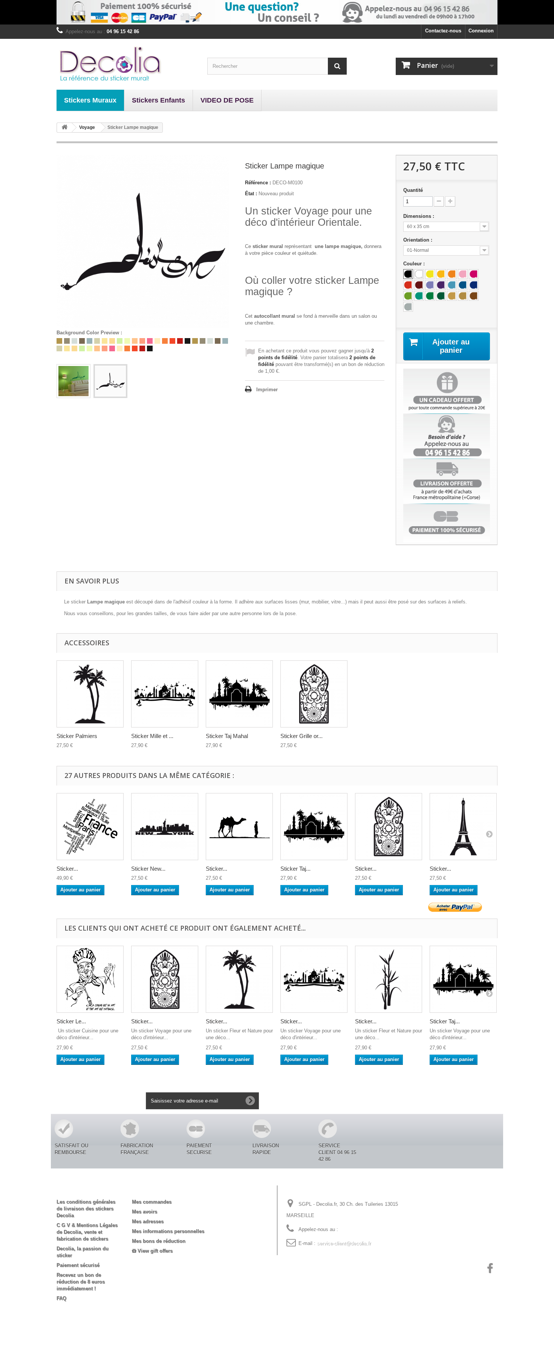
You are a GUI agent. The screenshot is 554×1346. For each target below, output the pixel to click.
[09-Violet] (441, 285)
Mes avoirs (144, 1211)
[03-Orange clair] (452, 274)
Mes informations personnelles (168, 1231)
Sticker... (67, 868)
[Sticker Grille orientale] (313, 693)
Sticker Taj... (295, 868)
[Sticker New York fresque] (164, 826)
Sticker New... (148, 868)
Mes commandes (151, 1202)
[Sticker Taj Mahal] (239, 693)
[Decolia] (126, 63)
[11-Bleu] (463, 285)
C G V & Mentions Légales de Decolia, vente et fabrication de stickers (87, 1232)
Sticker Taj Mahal (227, 736)
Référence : (258, 182)
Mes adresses (148, 1221)
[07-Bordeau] (419, 285)
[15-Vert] (430, 296)
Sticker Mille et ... (152, 736)
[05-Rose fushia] (474, 274)
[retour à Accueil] (64, 127)
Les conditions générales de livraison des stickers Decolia (86, 1208)
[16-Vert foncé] (441, 296)
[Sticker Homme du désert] (239, 826)
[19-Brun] (474, 296)
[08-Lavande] (430, 285)
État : (251, 193)
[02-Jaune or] (441, 274)
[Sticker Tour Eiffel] (463, 826)
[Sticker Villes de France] (90, 826)
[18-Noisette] (463, 296)
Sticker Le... (71, 1021)
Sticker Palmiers (77, 736)
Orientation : (418, 240)
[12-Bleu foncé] (474, 285)
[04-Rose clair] (463, 274)
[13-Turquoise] (419, 296)
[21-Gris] (408, 307)
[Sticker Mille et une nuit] (313, 979)
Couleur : (414, 263)
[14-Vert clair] (408, 296)
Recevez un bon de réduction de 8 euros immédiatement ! (81, 1281)
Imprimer (267, 389)
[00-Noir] (408, 274)
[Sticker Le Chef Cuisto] (90, 979)
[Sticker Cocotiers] (90, 693)
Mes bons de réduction (158, 1241)
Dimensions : (419, 216)
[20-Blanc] (419, 274)
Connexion (481, 31)
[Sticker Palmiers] (239, 979)
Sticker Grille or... (301, 736)
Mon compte (153, 1189)
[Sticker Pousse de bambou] (388, 979)
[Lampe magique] (73, 381)
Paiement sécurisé (78, 1265)
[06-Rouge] (408, 285)
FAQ (61, 1298)
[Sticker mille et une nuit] (164, 693)
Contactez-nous (443, 31)
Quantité (413, 190)
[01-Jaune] (430, 274)
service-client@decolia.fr (344, 1243)
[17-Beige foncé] (452, 296)
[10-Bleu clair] (452, 285)
